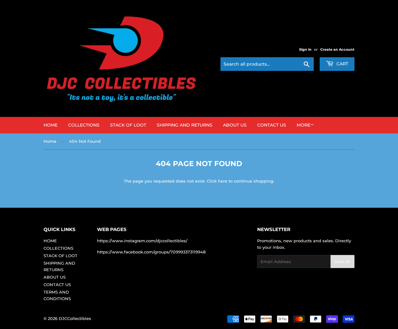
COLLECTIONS (84, 125)
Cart (341, 64)
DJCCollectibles (75, 318)
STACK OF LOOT (128, 125)
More (303, 125)
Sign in (305, 49)
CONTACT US (271, 125)
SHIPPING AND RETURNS (184, 125)
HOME (51, 125)
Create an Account (337, 49)
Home (50, 141)
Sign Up (342, 261)
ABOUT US (235, 125)
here (222, 180)
